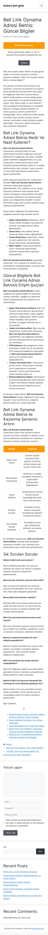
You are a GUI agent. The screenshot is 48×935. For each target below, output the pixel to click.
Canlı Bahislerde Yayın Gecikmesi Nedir (26, 726)
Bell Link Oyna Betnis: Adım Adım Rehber (24, 748)
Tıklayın (24, 63)
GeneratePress (38, 928)
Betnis (9, 744)
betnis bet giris (13, 5)
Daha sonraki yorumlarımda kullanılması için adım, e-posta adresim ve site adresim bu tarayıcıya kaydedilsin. (25, 823)
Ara (4, 847)
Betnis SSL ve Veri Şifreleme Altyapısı (20, 872)
